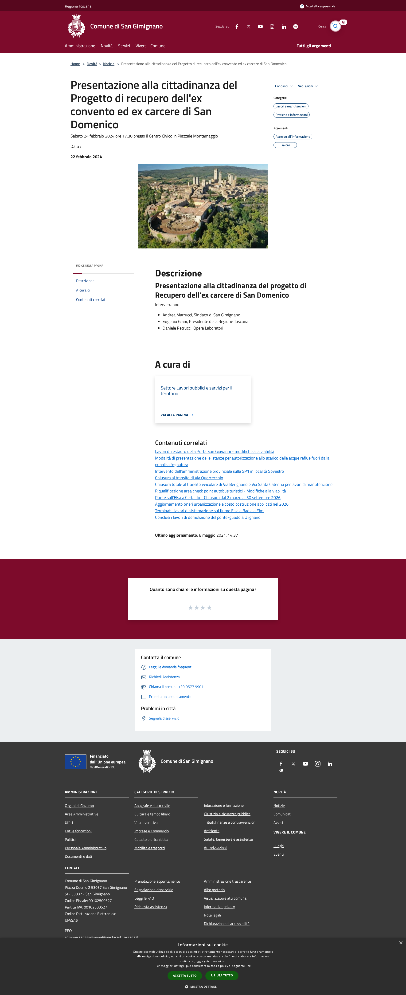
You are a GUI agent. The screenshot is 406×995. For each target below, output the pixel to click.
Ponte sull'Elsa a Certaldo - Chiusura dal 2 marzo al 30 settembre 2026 (218, 497)
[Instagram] (270, 26)
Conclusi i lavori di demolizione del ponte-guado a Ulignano (208, 517)
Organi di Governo (79, 805)
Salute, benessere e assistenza (228, 839)
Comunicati (282, 814)
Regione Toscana (78, 6)
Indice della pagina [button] (89, 265)
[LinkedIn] (282, 26)
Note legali (212, 915)
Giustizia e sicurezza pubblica (227, 814)
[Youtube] (258, 26)
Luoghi (278, 846)
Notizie (108, 64)
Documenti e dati (78, 856)
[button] (203, 986)
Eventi (278, 854)
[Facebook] (235, 26)
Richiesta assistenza (150, 906)
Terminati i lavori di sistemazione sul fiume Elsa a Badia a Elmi (209, 510)
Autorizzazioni (215, 847)
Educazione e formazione (224, 805)
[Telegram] (293, 26)
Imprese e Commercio (151, 831)
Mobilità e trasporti (149, 848)
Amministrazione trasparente (227, 881)
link (248, 966)
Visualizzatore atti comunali (226, 898)
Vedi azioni (306, 86)
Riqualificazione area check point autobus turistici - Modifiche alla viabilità (220, 491)
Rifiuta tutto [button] (222, 975)
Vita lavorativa (146, 822)
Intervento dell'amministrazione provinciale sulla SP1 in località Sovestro (219, 471)
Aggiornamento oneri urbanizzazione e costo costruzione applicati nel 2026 (222, 504)
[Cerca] (335, 26)
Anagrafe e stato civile (152, 805)
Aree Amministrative (81, 814)
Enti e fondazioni (78, 831)
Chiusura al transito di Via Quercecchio (189, 478)
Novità (92, 64)
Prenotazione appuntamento (157, 881)
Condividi (282, 86)
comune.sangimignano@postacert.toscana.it (102, 937)
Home (75, 64)
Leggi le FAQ (144, 898)
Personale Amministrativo (85, 848)
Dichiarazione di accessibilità (227, 923)
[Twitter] (246, 26)
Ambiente (211, 831)
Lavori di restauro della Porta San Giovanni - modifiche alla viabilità (214, 451)
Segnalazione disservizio (153, 890)
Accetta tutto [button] (185, 976)
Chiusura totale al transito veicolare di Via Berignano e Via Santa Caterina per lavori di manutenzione (243, 484)
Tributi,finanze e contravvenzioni (230, 822)
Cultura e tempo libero (152, 814)
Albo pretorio (214, 890)
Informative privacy (219, 906)
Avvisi (278, 822)
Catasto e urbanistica (151, 839)
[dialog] (203, 966)
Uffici (69, 822)
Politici (70, 839)
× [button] (400, 943)
